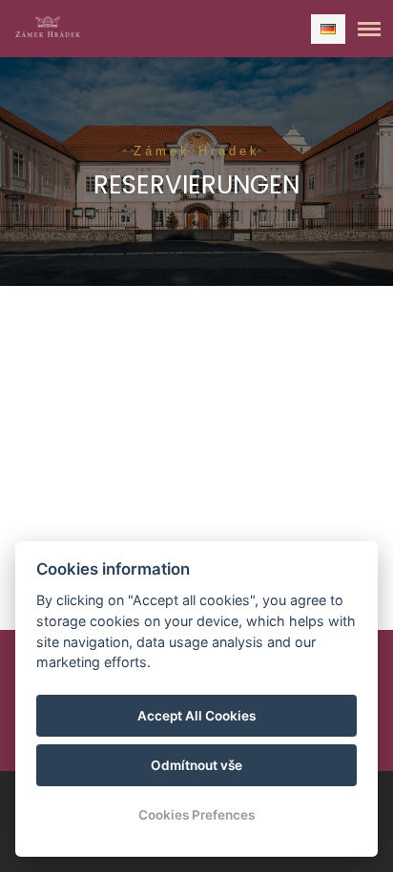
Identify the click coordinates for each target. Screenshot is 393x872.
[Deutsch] (328, 29)
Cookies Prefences (196, 814)
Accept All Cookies (196, 715)
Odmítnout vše (196, 765)
